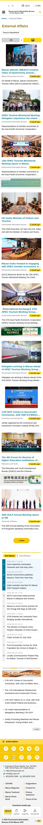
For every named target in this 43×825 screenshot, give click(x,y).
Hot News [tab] (10, 556)
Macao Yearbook (12, 792)
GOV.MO (8, 783)
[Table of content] (3, 12)
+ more (36, 729)
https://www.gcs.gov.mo (15, 771)
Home (4, 18)
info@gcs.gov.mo (13, 773)
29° (27, 6)
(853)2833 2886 (12, 776)
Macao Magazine (12, 788)
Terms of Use (31, 799)
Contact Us (30, 788)
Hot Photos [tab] (25, 556)
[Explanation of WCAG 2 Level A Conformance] (38, 821)
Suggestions (31, 783)
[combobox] (13, 32)
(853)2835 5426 (29, 776)
